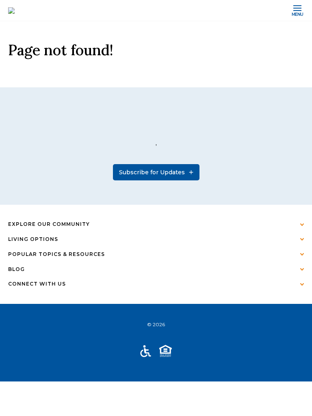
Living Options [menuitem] (33, 239)
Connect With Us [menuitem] (37, 284)
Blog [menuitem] (16, 269)
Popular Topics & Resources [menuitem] (56, 254)
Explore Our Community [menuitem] (49, 224)
